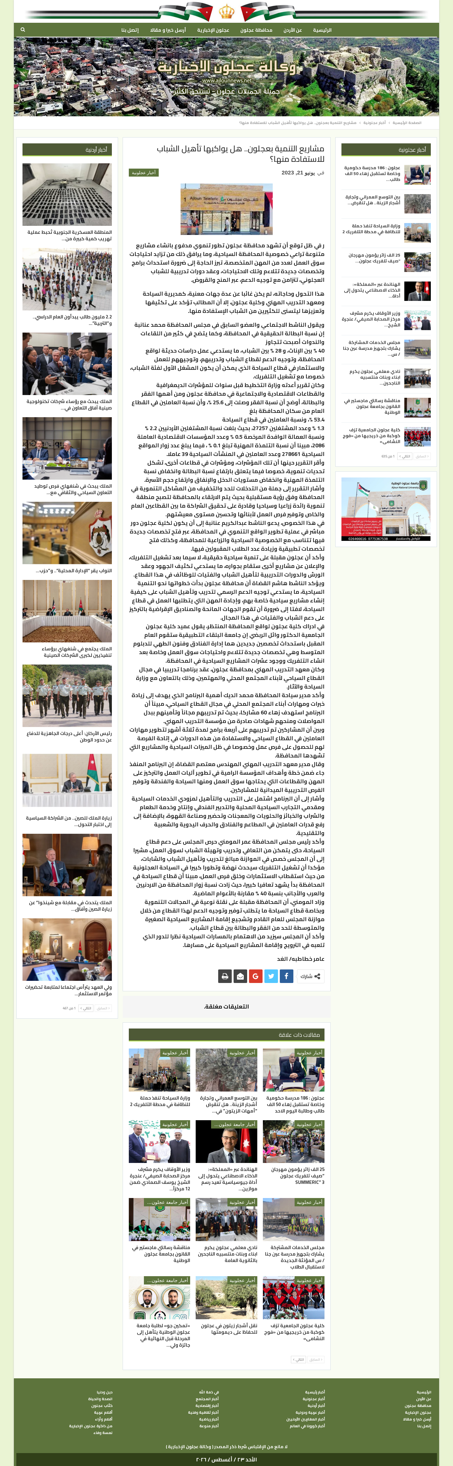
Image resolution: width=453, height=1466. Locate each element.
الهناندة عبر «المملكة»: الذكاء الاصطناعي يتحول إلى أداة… (372, 290)
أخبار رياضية (209, 1419)
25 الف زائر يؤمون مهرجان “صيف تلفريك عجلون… (374, 258)
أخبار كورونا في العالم (307, 1426)
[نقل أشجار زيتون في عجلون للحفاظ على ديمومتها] (226, 1297)
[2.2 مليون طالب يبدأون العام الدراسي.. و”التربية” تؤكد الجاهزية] (67, 279)
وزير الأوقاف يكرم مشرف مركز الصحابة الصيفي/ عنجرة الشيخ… (371, 319)
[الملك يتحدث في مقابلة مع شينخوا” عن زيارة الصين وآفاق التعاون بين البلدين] (67, 865)
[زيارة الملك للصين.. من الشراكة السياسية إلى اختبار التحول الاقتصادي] (67, 780)
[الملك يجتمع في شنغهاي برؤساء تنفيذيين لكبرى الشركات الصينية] (67, 611)
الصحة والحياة (100, 1399)
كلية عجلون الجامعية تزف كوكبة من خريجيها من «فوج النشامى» (371, 435)
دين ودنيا (104, 1392)
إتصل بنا (130, 30)
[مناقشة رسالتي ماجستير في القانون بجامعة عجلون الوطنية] (159, 1219)
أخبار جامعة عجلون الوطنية (233, 1124)
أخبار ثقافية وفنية (203, 1412)
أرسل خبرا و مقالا (168, 30)
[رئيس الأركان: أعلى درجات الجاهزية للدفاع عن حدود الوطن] (67, 696)
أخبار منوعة (209, 1426)
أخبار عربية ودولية (310, 1412)
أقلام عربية (103, 1412)
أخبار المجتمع (207, 1399)
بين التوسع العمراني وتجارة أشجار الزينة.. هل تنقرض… (372, 199)
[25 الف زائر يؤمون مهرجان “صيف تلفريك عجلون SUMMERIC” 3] (293, 1141)
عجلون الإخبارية (213, 30)
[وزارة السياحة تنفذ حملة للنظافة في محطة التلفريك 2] (159, 1070)
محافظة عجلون (256, 30)
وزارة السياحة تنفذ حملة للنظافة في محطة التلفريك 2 (371, 229)
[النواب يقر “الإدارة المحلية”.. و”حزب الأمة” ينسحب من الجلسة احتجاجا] (67, 533)
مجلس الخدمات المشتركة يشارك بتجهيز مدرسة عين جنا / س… (371, 348)
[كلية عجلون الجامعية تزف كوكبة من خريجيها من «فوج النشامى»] (293, 1297)
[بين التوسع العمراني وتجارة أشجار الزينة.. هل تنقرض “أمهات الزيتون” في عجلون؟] (226, 1070)
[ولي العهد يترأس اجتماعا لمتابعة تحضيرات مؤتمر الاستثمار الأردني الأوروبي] (67, 949)
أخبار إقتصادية (207, 1406)
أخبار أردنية (316, 1406)
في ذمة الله (209, 1392)
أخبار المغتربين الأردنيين (305, 1419)
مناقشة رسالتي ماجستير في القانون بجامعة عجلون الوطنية (372, 406)
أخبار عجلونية (144, 172)
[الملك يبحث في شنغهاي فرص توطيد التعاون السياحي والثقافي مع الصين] (67, 448)
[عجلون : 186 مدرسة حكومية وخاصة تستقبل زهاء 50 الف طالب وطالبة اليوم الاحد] (293, 1070)
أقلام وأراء (103, 1419)
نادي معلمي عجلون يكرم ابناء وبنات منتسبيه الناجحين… (374, 377)
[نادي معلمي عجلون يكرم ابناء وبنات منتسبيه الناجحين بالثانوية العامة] (226, 1219)
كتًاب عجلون (101, 1406)
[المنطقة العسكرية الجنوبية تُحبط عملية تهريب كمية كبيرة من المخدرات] (67, 194)
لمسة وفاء (102, 1433)
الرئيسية (322, 30)
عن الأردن (293, 30)
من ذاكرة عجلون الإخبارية (90, 1426)
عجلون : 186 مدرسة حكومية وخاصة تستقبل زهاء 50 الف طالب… (372, 173)
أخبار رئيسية (315, 1392)
